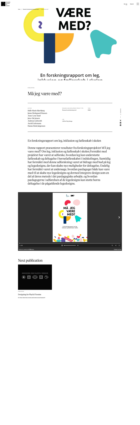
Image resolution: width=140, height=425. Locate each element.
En (126, 4)
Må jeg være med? (44, 9)
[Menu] (138, 4)
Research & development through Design (31, 9)
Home (19, 9)
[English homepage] (5, 4)
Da (124, 4)
